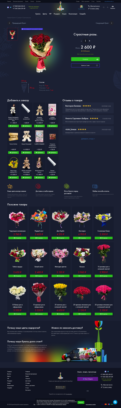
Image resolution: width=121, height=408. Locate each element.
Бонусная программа (18, 1)
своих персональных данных (59, 404)
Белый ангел (39, 267)
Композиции (73, 14)
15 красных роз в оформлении (39, 306)
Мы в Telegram (89, 379)
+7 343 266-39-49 (19, 8)
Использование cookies (90, 404)
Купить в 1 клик (85, 65)
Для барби (60, 231)
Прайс (26, 1)
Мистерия (82, 231)
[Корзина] (113, 6)
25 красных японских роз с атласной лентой (82, 306)
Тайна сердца (17, 267)
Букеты (38, 14)
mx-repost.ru (69, 394)
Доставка (38, 1)
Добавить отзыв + (88, 139)
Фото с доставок (85, 1)
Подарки (57, 14)
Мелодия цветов (60, 267)
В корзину (85, 59)
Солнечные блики (104, 231)
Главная (9, 1)
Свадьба (83, 14)
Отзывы (77, 1)
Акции (64, 14)
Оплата (32, 1)
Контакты (99, 1)
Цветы (45, 14)
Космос (82, 267)
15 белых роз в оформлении (17, 306)
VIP (50, 14)
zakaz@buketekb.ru (109, 1)
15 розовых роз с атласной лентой (104, 268)
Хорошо (81, 402)
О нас (93, 1)
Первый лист (39, 231)
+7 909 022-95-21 (19, 6)
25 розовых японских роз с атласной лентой (104, 306)
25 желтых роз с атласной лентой (60, 306)
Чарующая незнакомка (17, 231)
